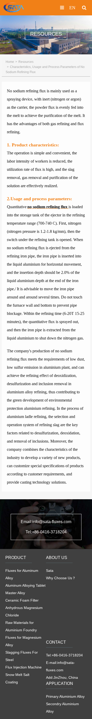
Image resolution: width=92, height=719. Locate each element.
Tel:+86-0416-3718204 (46, 532)
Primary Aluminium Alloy (65, 696)
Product (15, 557)
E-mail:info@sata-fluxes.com (60, 666)
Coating (11, 682)
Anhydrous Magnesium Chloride (24, 611)
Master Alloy (15, 593)
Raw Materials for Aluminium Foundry (21, 626)
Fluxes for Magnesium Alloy (23, 641)
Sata (49, 570)
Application (59, 683)
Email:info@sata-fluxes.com (46, 522)
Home (10, 62)
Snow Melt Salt (17, 675)
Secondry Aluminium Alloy (62, 707)
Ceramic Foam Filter (22, 600)
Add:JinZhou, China (62, 677)
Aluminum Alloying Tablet (25, 585)
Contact (56, 642)
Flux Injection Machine (23, 667)
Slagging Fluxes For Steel (21, 656)
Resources (25, 62)
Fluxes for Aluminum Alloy (21, 574)
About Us (56, 557)
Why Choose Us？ (61, 578)
